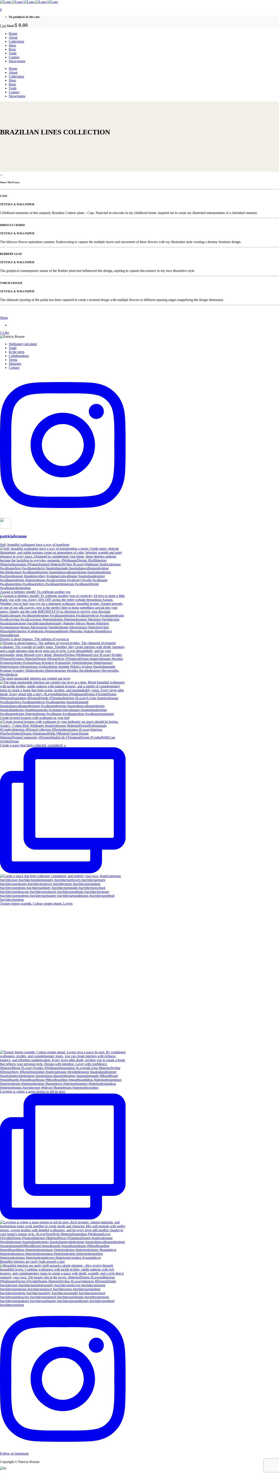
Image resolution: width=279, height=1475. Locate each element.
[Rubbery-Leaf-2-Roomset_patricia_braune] (2, 173)
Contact (14, 367)
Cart (3, 26)
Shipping (15, 363)
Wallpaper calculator (23, 344)
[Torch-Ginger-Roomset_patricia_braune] (0, 173)
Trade (13, 348)
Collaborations (19, 356)
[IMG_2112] (1, 173)
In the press (16, 352)
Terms (13, 360)
